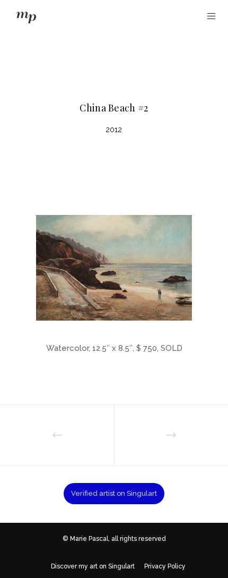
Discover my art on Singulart (93, 566)
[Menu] (208, 16)
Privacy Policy (165, 566)
